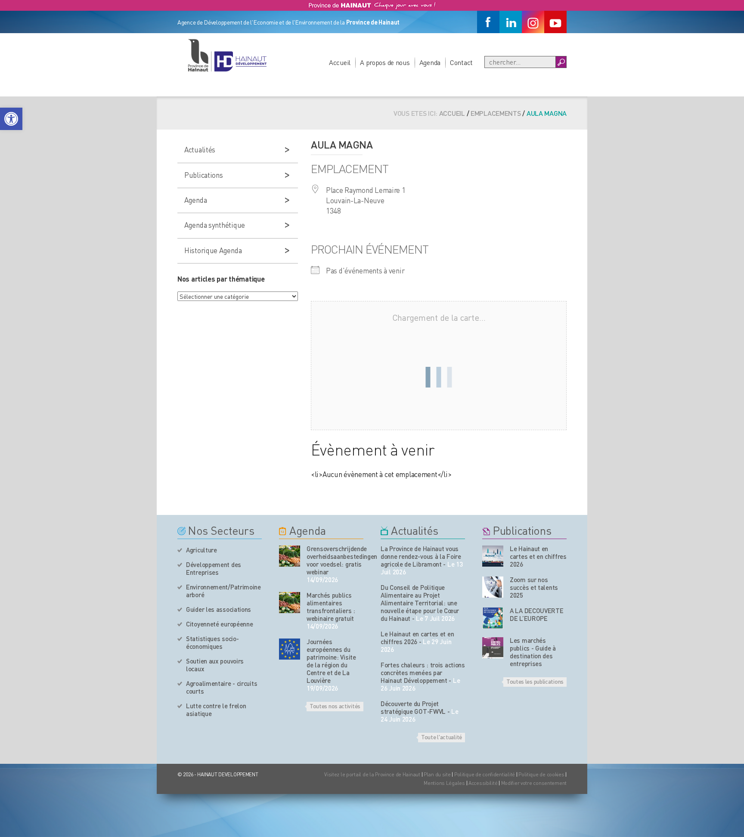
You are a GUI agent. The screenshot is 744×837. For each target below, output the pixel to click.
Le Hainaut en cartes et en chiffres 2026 (417, 637)
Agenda (429, 62)
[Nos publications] (492, 556)
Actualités (199, 149)
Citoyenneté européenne (219, 624)
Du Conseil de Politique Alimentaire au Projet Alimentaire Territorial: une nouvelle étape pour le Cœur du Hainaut (420, 603)
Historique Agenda (213, 250)
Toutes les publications (535, 681)
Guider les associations (218, 609)
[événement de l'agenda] (289, 556)
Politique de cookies (541, 774)
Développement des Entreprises (213, 568)
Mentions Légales (444, 783)
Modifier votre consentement (534, 783)
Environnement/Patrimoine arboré (223, 591)
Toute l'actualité (441, 737)
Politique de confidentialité (485, 774)
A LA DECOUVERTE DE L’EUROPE (537, 614)
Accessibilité (482, 783)
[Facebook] (488, 22)
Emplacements (496, 113)
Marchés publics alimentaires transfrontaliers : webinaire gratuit (331, 606)
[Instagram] (533, 22)
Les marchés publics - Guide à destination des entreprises (533, 652)
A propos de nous (385, 62)
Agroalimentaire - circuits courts (221, 687)
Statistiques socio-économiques (212, 642)
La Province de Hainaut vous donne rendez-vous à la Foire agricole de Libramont (421, 556)
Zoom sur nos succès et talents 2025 (534, 587)
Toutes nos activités (335, 706)
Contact (461, 62)
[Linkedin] (510, 22)
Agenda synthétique (214, 224)
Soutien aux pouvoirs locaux (215, 665)
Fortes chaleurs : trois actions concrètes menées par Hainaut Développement (423, 672)
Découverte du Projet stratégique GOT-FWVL (413, 707)
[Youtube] (555, 22)
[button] (11, 119)
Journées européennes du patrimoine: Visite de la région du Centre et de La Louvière (331, 661)
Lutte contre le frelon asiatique (216, 709)
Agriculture (201, 550)
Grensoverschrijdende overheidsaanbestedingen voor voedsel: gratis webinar (335, 560)
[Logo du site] (226, 55)
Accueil (339, 62)
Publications (203, 175)
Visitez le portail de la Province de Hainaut (372, 774)
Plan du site (437, 774)
